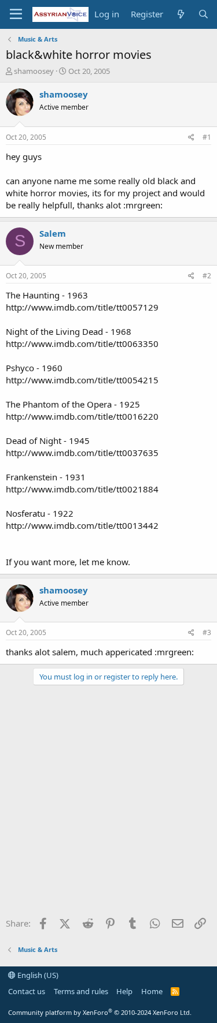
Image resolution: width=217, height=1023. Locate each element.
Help (124, 991)
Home (152, 991)
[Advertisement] (108, 805)
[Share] (191, 137)
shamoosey (34, 71)
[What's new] (180, 14)
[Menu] (16, 14)
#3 (207, 632)
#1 (207, 137)
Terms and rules (81, 991)
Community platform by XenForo (100, 1012)
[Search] (203, 14)
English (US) (37, 975)
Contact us (26, 991)
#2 (207, 276)
